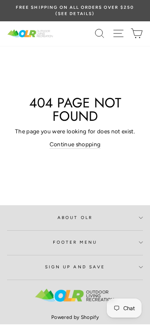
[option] (75, 10)
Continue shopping (75, 144)
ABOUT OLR (75, 217)
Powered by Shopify (75, 317)
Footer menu (75, 242)
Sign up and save (75, 267)
